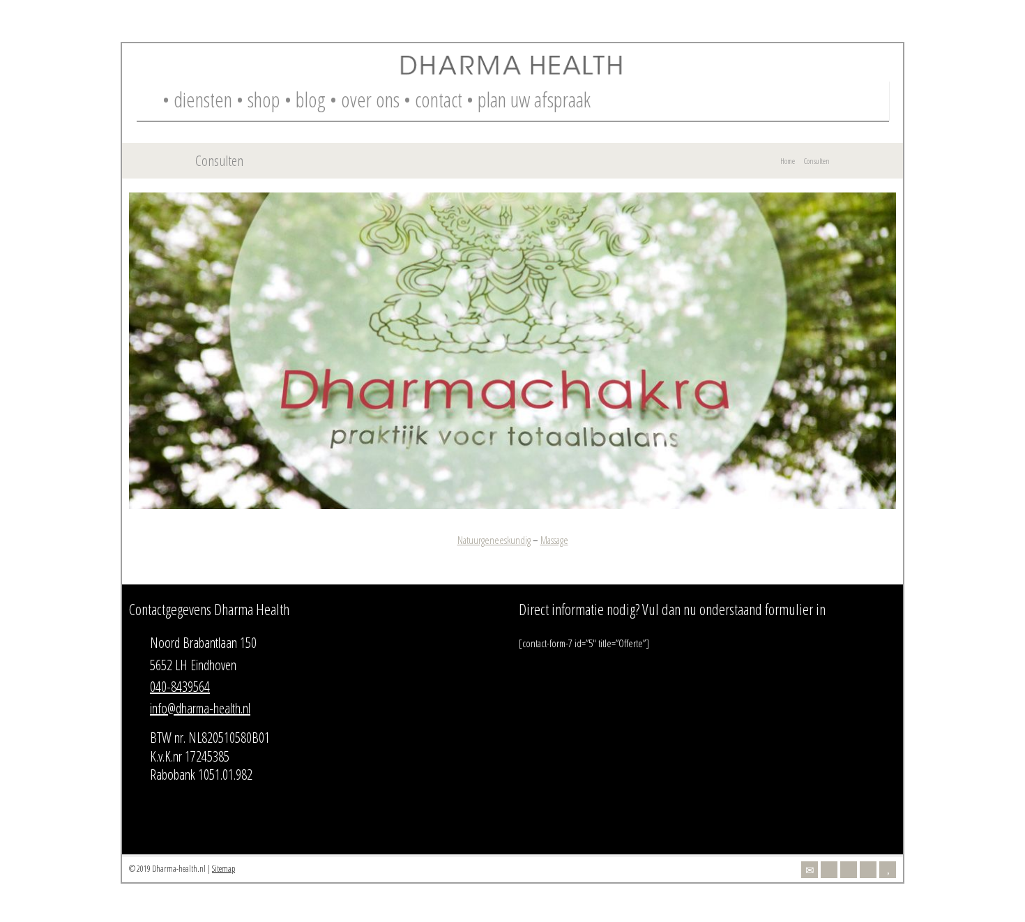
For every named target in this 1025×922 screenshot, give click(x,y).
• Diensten (197, 99)
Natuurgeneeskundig (494, 540)
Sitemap (223, 869)
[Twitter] (829, 869)
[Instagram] (868, 869)
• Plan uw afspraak (528, 99)
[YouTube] (887, 869)
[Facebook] (848, 869)
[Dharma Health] (512, 73)
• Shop (258, 99)
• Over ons (365, 99)
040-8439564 (180, 686)
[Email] (809, 869)
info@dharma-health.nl (200, 708)
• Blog (305, 99)
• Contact (433, 99)
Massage (554, 540)
